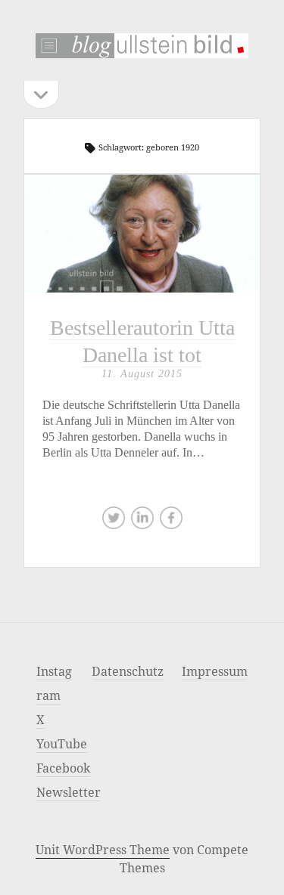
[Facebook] (171, 521)
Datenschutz (128, 671)
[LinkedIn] (142, 521)
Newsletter (68, 792)
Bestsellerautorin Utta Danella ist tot (142, 233)
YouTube (61, 744)
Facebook (63, 768)
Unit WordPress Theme (103, 849)
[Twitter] (113, 521)
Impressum (215, 671)
